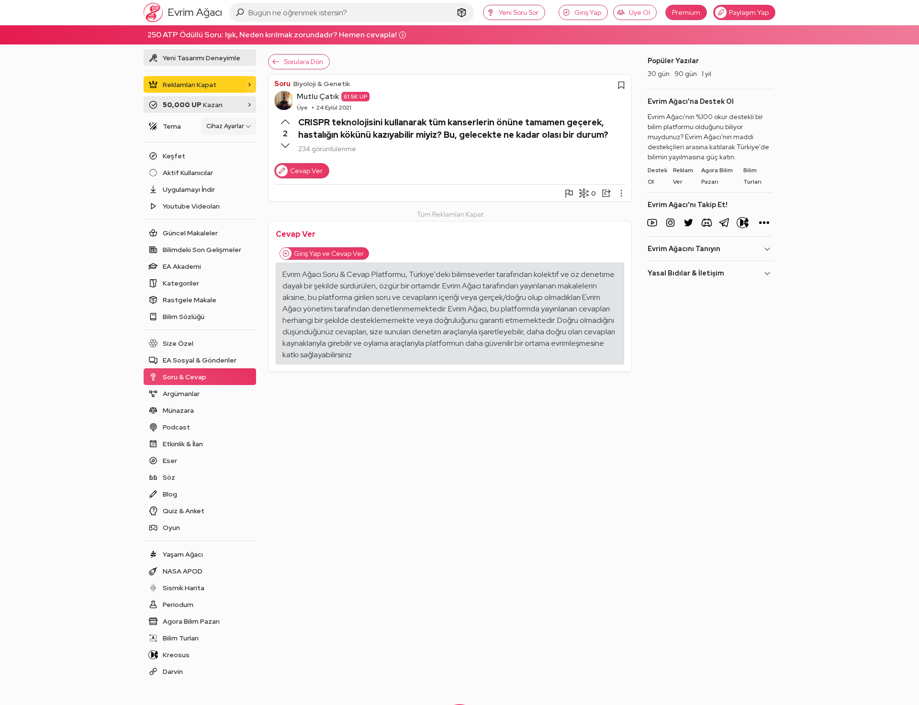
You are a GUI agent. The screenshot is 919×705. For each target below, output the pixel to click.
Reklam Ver (683, 176)
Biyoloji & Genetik (321, 83)
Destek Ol (657, 176)
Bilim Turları (752, 176)
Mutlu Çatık (318, 96)
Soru (282, 83)
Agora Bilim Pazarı (717, 176)
